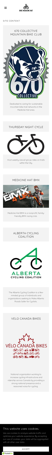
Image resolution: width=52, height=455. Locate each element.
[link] (25, 7)
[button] (6, 7)
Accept (26, 449)
